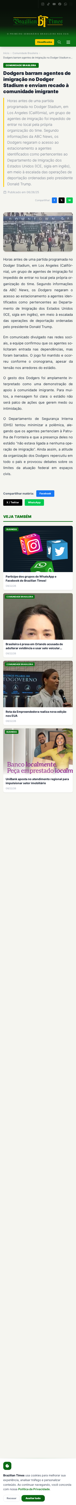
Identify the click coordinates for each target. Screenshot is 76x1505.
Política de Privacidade (34, 1489)
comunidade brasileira (25, 53)
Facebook (45, 493)
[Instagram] (43, 4)
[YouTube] (54, 4)
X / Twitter (12, 502)
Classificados (44, 42)
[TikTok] (48, 4)
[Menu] (68, 42)
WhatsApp (34, 502)
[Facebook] (60, 4)
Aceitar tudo (33, 1498)
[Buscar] (59, 42)
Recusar (11, 1498)
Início (6, 53)
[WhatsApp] (65, 4)
